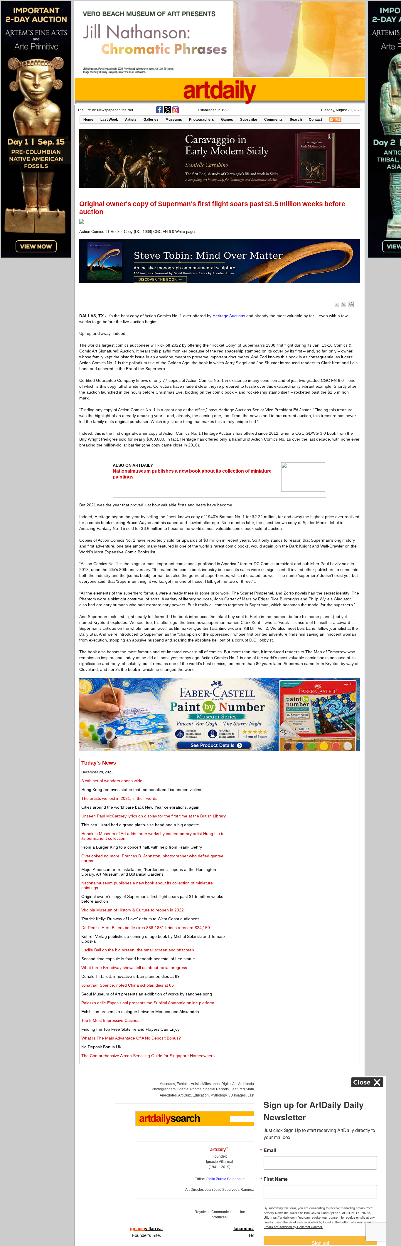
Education (201, 1095)
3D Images (237, 1095)
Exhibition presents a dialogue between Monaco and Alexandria (140, 1011)
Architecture (247, 1084)
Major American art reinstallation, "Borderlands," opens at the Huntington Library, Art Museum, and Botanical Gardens (148, 871)
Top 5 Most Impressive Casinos (110, 1020)
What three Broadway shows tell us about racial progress (134, 967)
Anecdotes (168, 1095)
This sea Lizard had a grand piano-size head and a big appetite (140, 824)
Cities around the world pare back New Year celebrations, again (140, 807)
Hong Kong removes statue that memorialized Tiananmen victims (141, 789)
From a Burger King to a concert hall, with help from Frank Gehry (141, 847)
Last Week (109, 119)
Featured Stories (243, 1089)
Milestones (211, 1084)
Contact (315, 119)
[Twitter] (167, 112)
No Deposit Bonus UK (101, 1047)
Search (296, 119)
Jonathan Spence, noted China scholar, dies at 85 (127, 985)
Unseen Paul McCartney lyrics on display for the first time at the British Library (153, 816)
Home (88, 119)
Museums (174, 119)
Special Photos (189, 1089)
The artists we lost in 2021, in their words (119, 798)
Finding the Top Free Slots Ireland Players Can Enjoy (130, 1029)
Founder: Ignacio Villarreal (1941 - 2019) (219, 1161)
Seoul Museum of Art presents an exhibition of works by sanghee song (146, 994)
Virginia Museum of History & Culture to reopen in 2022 (132, 910)
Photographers (201, 119)
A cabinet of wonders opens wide (111, 780)
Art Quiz (184, 1095)
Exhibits (183, 1084)
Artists (131, 119)
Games (227, 119)
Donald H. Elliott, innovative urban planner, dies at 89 (130, 976)
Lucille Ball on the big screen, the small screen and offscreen (137, 950)
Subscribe (248, 119)
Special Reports (216, 1089)
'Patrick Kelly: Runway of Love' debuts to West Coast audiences (140, 918)
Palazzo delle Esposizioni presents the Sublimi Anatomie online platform (147, 1002)
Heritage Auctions (229, 315)
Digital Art (229, 1084)
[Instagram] (175, 112)
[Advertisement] (292, 801)
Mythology (218, 1095)
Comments (273, 119)
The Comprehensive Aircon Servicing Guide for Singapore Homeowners (148, 1055)
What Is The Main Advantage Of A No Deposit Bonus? (131, 1038)
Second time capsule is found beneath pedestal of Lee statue (138, 958)
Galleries (151, 119)
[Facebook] (159, 112)
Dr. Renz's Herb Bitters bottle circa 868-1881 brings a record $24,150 (145, 927)
